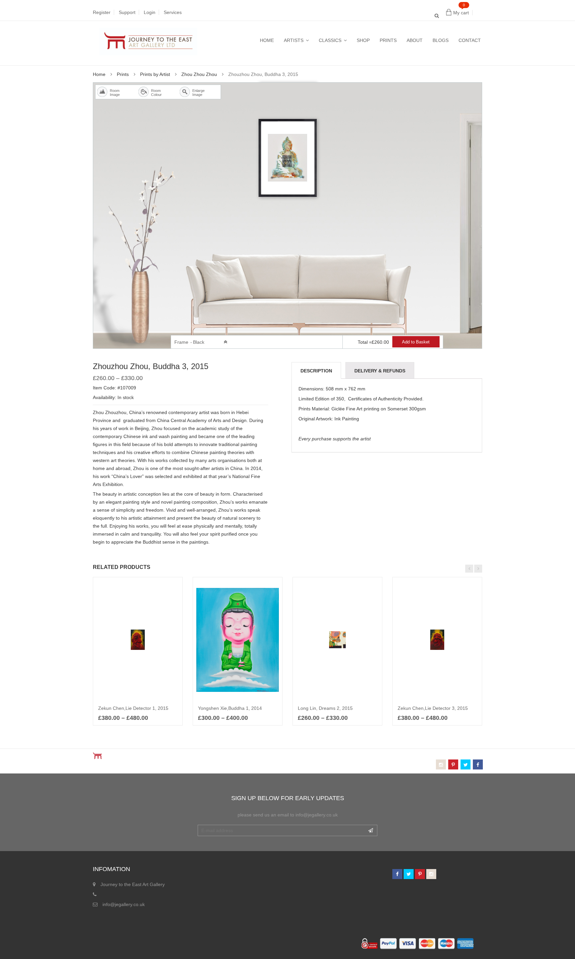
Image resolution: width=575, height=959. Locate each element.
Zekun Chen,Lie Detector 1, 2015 (133, 708)
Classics (330, 40)
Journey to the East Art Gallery (132, 884)
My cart (461, 12)
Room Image (112, 93)
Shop (363, 40)
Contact (470, 40)
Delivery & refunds (379, 370)
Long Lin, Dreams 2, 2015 (325, 708)
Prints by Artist (155, 74)
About (415, 40)
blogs (441, 40)
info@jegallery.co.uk (123, 904)
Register (101, 12)
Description (316, 370)
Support (127, 12)
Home (267, 40)
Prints (388, 40)
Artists (293, 40)
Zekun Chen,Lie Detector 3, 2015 (433, 708)
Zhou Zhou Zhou (199, 74)
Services (173, 12)
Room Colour (153, 93)
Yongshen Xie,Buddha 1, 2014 (230, 708)
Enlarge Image (194, 93)
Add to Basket (416, 342)
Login (149, 12)
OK (370, 830)
